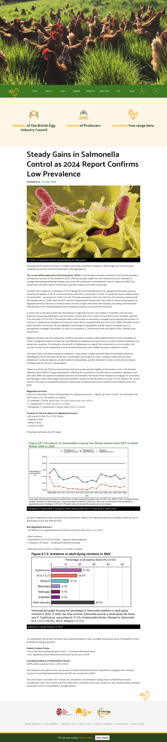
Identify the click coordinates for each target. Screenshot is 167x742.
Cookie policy (121, 724)
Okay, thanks (102, 737)
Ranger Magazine (33, 724)
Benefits (90, 91)
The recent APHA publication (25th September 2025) (53, 275)
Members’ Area (68, 724)
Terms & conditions (103, 724)
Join (63, 91)
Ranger (76, 91)
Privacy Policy (137, 724)
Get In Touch (85, 724)
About (49, 91)
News (132, 91)
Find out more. (86, 737)
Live (118, 91)
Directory (104, 91)
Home (34, 91)
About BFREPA (51, 724)
